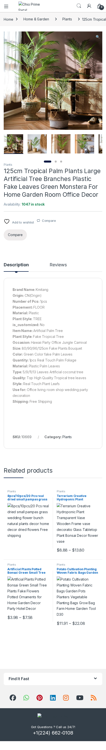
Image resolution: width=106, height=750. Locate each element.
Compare (49, 221)
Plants (67, 19)
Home (8, 19)
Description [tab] (16, 265)
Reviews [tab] (58, 265)
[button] (98, 37)
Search (79, 6)
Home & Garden (36, 19)
